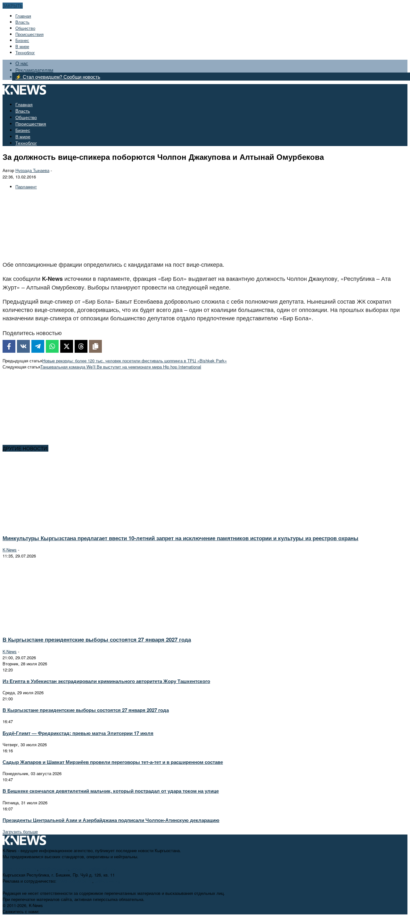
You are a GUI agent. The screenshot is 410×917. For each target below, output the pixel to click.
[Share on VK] (23, 346)
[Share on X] (66, 346)
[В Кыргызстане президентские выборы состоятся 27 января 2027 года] (60, 628)
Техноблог (25, 52)
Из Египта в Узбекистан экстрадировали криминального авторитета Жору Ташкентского (106, 681)
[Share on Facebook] (9, 346)
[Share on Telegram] (37, 346)
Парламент (26, 187)
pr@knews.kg (107, 881)
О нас (21, 63)
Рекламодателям (34, 69)
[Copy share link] (95, 346)
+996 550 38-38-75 (75, 881)
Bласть (22, 22)
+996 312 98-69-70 (20, 869)
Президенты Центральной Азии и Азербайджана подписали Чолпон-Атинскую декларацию (111, 820)
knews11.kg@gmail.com (93, 869)
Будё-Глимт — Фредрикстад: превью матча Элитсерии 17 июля (78, 733)
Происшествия (29, 34)
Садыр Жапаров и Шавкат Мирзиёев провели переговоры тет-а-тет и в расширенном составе (113, 762)
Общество (25, 28)
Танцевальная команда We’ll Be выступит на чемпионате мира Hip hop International (120, 367)
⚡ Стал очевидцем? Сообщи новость (57, 76)
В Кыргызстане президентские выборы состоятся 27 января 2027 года (97, 639)
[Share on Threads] (81, 346)
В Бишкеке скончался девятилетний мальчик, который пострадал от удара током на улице (111, 790)
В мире (22, 46)
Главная (23, 16)
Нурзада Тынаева (32, 170)
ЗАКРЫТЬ (13, 6)
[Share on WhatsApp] (52, 346)
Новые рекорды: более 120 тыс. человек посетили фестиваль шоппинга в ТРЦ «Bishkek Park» (134, 361)
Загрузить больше (20, 831)
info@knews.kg (54, 869)
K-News (10, 550)
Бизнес (22, 40)
